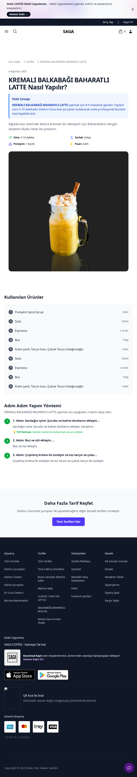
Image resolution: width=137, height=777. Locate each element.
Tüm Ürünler (11, 561)
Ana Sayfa (14, 61)
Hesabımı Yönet (114, 577)
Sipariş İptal (112, 592)
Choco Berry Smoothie (51, 569)
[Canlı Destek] (129, 768)
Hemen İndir (18, 14)
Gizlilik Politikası (80, 561)
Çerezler (76, 569)
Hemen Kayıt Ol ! (33, 659)
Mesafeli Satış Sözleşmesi (79, 578)
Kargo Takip (112, 600)
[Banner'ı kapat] (133, 9)
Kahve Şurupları (14, 584)
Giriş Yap (108, 22)
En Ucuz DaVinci (14, 592)
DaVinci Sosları (13, 577)
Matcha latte (45, 588)
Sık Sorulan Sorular (116, 561)
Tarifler (30, 61)
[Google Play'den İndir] (53, 675)
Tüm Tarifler (45, 561)
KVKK (74, 588)
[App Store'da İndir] (19, 675)
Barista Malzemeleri (16, 600)
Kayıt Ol (128, 22)
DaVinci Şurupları (14, 569)
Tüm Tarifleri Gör (68, 522)
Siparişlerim (112, 584)
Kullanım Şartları (81, 596)
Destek (109, 569)
